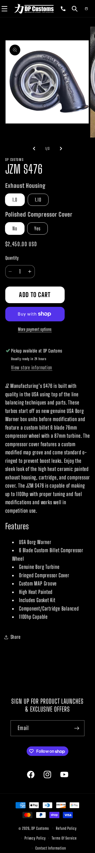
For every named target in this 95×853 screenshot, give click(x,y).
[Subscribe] (76, 728)
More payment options (35, 329)
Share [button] (16, 637)
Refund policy (66, 828)
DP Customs (40, 828)
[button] (74, 8)
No (14, 228)
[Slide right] (61, 148)
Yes (37, 228)
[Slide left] (34, 148)
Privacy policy (35, 838)
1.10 (38, 200)
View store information (31, 367)
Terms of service (64, 838)
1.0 (15, 200)
